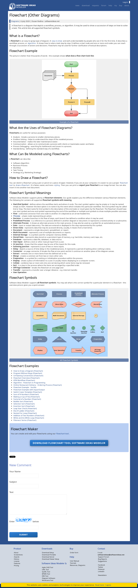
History (16, 559)
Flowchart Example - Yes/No (24, 387)
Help (110, 5)
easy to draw (57, 41)
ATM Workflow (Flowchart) (24, 380)
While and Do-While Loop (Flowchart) (28, 418)
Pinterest (101, 569)
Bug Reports (102, 559)
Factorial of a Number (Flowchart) (27, 399)
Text (11, 492)
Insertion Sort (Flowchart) (24, 406)
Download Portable (49, 555)
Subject (13, 481)
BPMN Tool (46, 574)
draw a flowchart (23, 185)
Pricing (16, 565)
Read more (99, 585)
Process (16, 216)
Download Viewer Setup (50, 559)
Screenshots (18, 555)
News (77, 5)
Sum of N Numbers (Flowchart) (26, 394)
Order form (74, 552)
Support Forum (103, 557)
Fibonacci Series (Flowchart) (24, 420)
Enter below (24, 521)
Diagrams (15, 21)
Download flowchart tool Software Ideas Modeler (69, 443)
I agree (108, 585)
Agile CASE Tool (47, 567)
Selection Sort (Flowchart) (24, 404)
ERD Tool (45, 576)
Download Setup (48, 552)
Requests (95, 5)
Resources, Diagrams (77, 565)
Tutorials (73, 563)
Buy (120, 5)
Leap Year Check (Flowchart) (25, 408)
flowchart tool (62, 433)
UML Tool (45, 569)
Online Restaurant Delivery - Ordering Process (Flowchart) (37, 385)
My (115, 5)
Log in (125, 2)
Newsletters (102, 575)
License (16, 561)
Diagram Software (48, 578)
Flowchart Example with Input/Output (29, 389)
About (126, 5)
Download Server (48, 557)
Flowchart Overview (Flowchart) (26, 378)
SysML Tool (46, 572)
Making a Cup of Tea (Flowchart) (26, 397)
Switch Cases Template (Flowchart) (27, 392)
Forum (103, 5)
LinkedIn (101, 571)
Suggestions (102, 561)
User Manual (74, 561)
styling (57, 185)
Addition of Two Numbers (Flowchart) (28, 415)
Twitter (100, 567)
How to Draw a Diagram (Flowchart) (28, 371)
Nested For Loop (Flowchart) (25, 413)
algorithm (32, 43)
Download (86, 5)
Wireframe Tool (47, 580)
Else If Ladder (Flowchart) (23, 411)
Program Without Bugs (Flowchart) (27, 373)
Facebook (101, 565)
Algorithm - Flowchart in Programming (29, 382)
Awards (16, 557)
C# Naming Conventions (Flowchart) (28, 375)
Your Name (15, 471)
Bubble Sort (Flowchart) (23, 401)
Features (17, 563)
